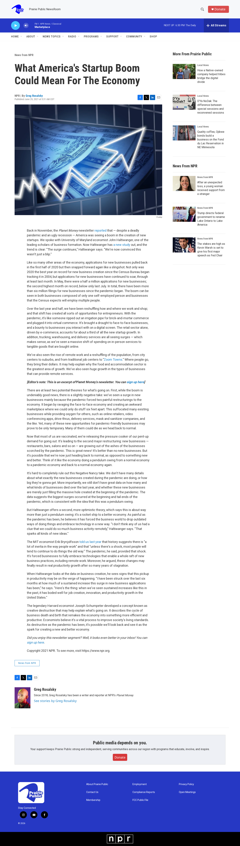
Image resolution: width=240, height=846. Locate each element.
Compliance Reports (143, 792)
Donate (220, 9)
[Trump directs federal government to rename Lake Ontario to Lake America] (184, 214)
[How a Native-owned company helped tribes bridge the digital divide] (184, 71)
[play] (15, 26)
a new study (121, 245)
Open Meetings (187, 792)
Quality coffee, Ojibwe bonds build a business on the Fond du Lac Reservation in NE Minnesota (210, 139)
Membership (93, 800)
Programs (91, 36)
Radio (72, 36)
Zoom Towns (113, 359)
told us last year (90, 542)
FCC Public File (140, 800)
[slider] (31, 25)
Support (112, 36)
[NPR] (120, 839)
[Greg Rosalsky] (22, 697)
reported (100, 230)
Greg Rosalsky (34, 95)
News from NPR (24, 55)
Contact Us (92, 792)
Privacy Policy (186, 784)
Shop (153, 36)
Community (134, 36)
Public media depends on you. (120, 742)
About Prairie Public (97, 784)
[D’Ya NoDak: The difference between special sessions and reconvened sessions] (184, 102)
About (30, 36)
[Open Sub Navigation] (21, 36)
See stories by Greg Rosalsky (55, 701)
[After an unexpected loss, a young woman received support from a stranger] (184, 183)
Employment (139, 784)
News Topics (52, 36)
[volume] (26, 25)
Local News (203, 65)
